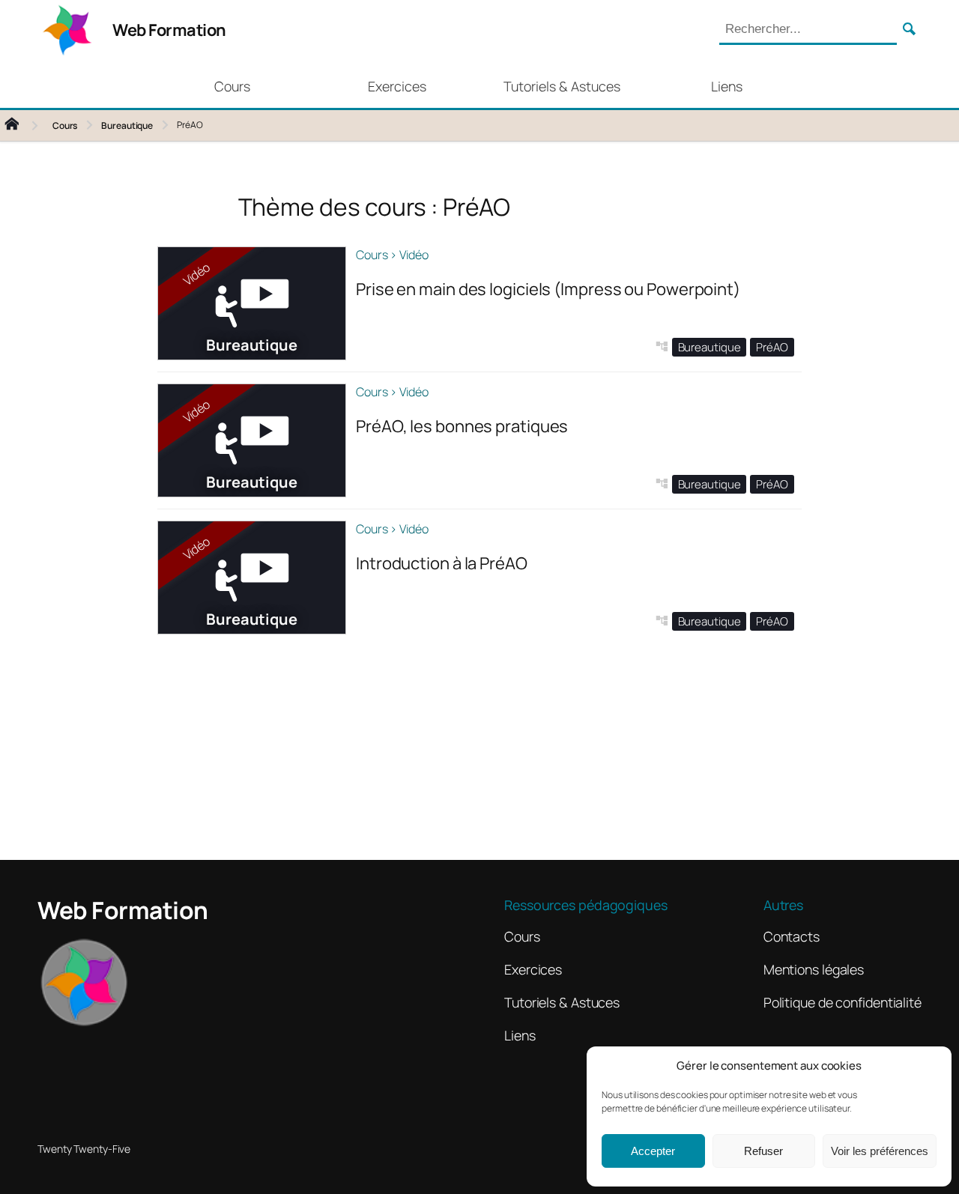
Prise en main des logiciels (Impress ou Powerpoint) (548, 289)
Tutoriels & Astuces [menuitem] (561, 86)
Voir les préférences (879, 1151)
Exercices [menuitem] (397, 86)
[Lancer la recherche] (909, 30)
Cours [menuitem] (232, 86)
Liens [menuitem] (726, 86)
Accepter (653, 1151)
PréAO (772, 347)
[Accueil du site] (23, 125)
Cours (65, 125)
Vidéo (414, 254)
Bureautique (127, 125)
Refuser (763, 1151)
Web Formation (169, 30)
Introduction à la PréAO (441, 563)
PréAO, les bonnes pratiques (462, 426)
